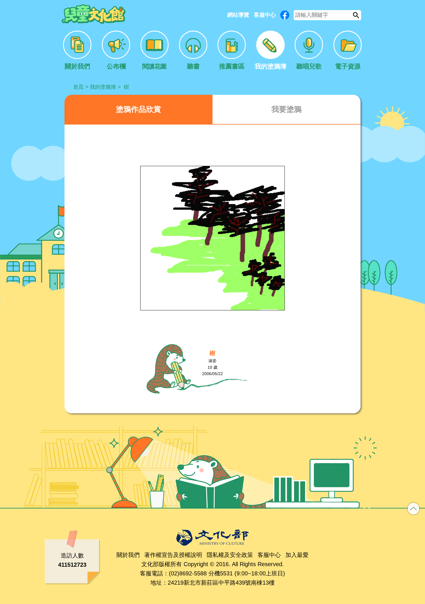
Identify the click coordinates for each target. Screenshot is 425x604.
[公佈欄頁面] (116, 51)
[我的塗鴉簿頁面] (270, 51)
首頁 (78, 87)
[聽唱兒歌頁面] (309, 51)
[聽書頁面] (193, 51)
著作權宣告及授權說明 (173, 555)
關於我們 (128, 555)
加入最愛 (296, 555)
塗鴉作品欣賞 (138, 109)
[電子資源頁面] (347, 51)
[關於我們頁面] (77, 51)
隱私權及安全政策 (230, 555)
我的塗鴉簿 (103, 87)
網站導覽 (238, 15)
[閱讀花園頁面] (154, 51)
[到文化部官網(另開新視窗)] (212, 537)
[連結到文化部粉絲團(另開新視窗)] (284, 15)
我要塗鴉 (286, 109)
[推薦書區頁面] (231, 51)
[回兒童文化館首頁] (93, 14)
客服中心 (265, 15)
